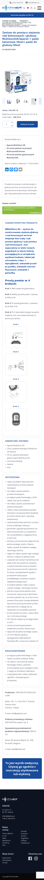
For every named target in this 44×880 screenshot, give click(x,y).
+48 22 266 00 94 (8, 818)
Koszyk (4, 862)
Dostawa (24, 833)
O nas (4, 836)
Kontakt (24, 831)
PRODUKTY (24, 21)
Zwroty (23, 836)
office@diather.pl (8, 816)
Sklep (4, 838)
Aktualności (6, 840)
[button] (4, 101)
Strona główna (7, 833)
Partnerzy (5, 843)
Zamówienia (6, 860)
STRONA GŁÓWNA (9, 21)
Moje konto (6, 858)
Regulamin (25, 838)
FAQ (3, 845)
